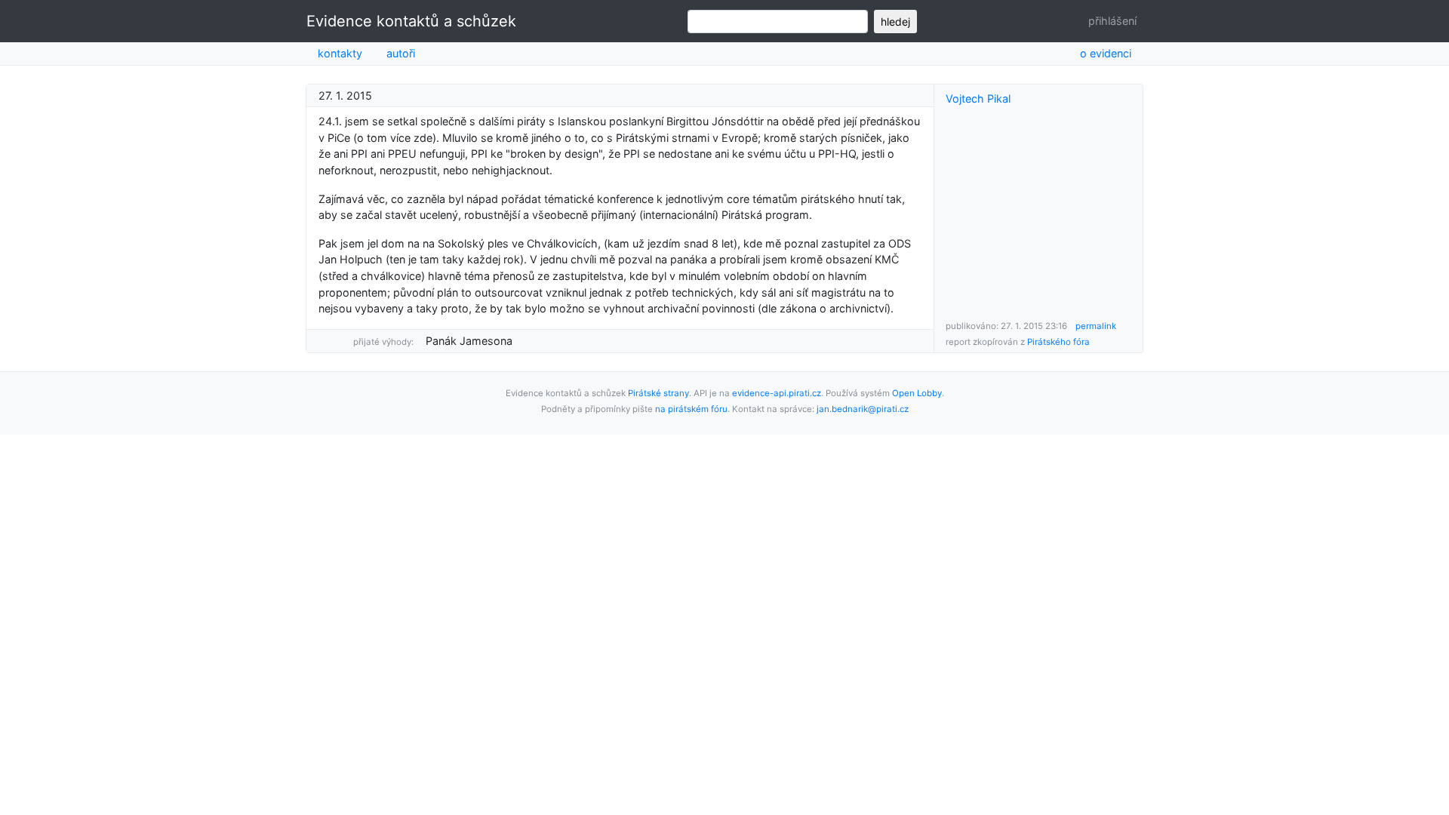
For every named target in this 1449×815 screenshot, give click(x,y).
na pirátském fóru (691, 409)
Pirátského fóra (1058, 342)
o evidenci (1105, 53)
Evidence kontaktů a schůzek (411, 21)
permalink (1095, 326)
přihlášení (1112, 20)
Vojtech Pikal (978, 98)
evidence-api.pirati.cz (776, 393)
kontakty (340, 53)
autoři (400, 53)
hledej (895, 21)
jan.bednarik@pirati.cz (863, 409)
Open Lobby (917, 393)
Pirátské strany (658, 393)
